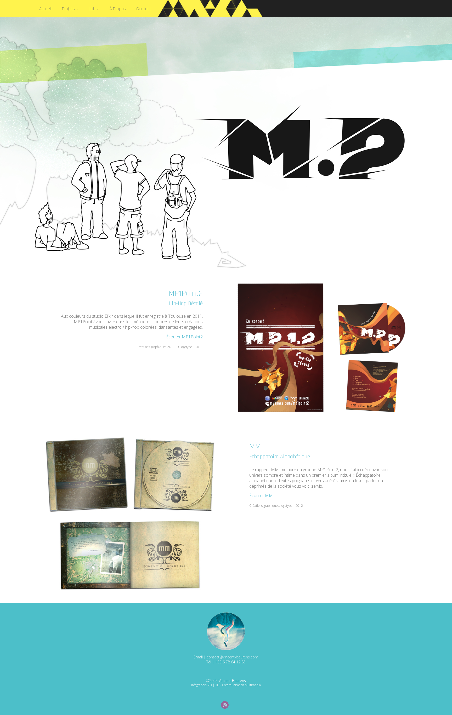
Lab (92, 9)
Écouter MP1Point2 (184, 337)
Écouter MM (261, 495)
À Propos (117, 9)
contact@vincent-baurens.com (232, 656)
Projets (68, 9)
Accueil (45, 9)
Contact (143, 9)
